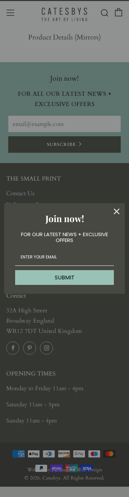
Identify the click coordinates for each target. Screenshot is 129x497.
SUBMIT (65, 277)
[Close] (116, 211)
